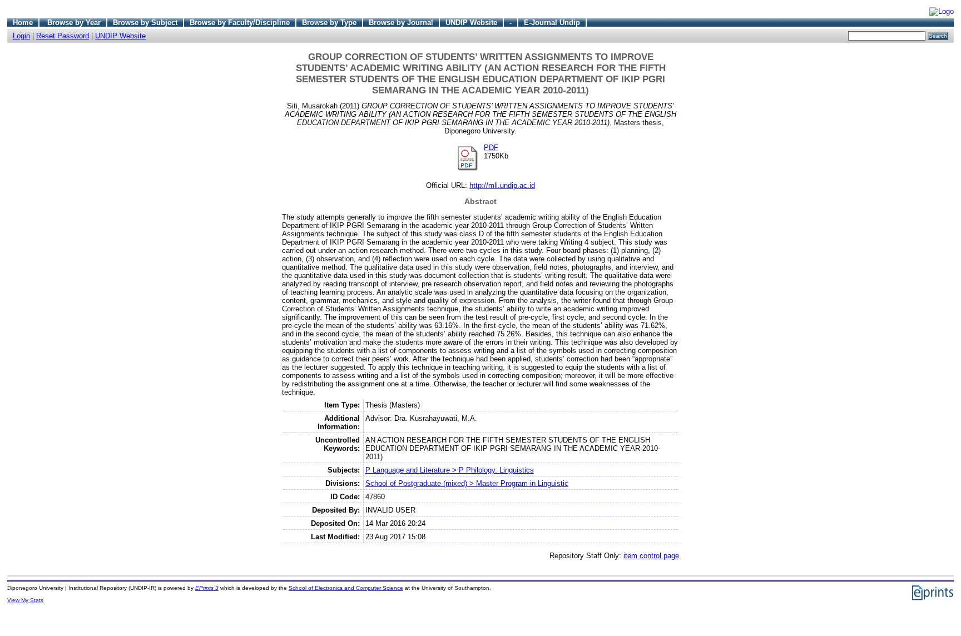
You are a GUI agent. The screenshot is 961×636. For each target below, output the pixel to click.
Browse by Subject (145, 22)
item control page (651, 555)
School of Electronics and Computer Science (346, 588)
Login (21, 36)
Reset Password (62, 36)
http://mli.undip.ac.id (502, 185)
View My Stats (25, 600)
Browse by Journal (401, 22)
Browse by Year (74, 22)
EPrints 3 (207, 588)
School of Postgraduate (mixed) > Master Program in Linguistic (466, 483)
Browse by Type (329, 22)
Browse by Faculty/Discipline (240, 22)
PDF (491, 147)
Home (23, 22)
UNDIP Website (471, 22)
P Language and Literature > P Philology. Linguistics (449, 470)
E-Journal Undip (552, 22)
